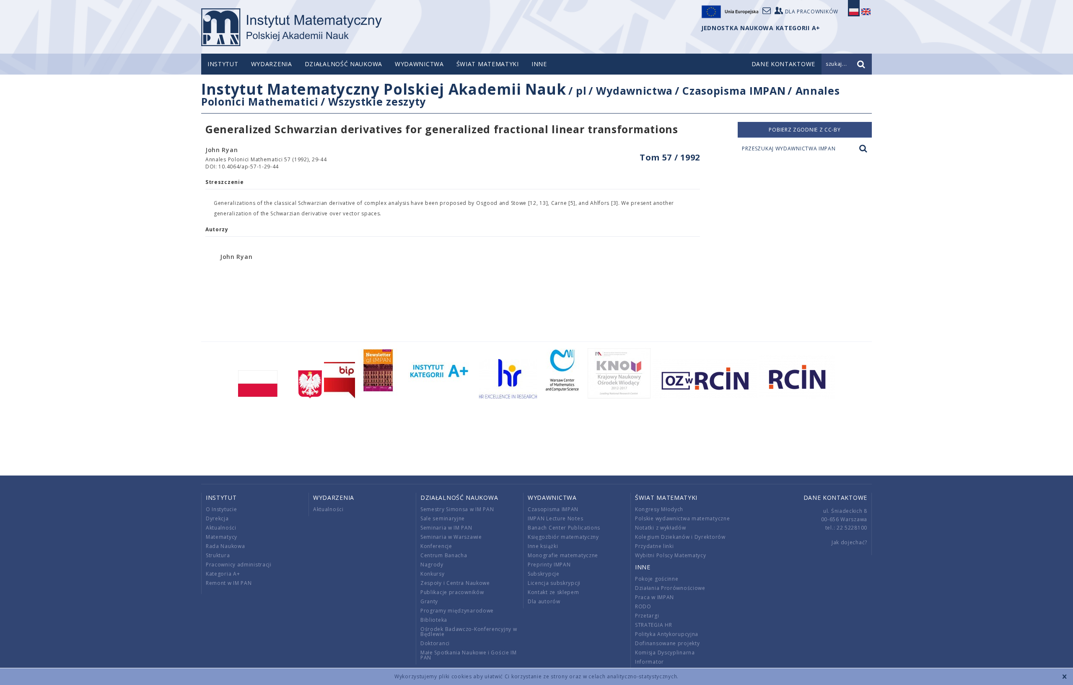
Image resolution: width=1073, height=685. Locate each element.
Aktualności (221, 527)
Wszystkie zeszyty (377, 101)
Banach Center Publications (564, 527)
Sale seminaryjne (442, 518)
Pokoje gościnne (657, 578)
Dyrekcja (217, 518)
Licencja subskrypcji (554, 583)
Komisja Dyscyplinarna (665, 652)
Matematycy (221, 536)
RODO (643, 606)
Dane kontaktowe (835, 497)
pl (581, 90)
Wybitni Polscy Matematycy (670, 555)
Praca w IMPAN (654, 597)
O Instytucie (221, 509)
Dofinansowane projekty (667, 643)
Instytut (222, 64)
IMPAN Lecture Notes (555, 518)
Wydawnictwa (419, 64)
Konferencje (436, 546)
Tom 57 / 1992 (670, 157)
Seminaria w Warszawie (451, 536)
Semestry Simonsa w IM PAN (457, 509)
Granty (429, 601)
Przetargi (647, 615)
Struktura (218, 555)
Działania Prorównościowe (670, 588)
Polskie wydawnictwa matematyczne (682, 518)
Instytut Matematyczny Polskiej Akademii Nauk (383, 89)
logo (291, 27)
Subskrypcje (544, 573)
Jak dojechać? (849, 542)
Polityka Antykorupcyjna (666, 634)
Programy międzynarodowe (457, 610)
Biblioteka (433, 619)
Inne (539, 64)
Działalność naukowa (343, 64)
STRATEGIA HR (653, 624)
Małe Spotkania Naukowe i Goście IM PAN (468, 655)
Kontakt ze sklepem (553, 592)
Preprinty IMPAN (549, 564)
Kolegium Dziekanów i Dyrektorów (680, 536)
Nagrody (431, 564)
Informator (649, 661)
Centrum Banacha (443, 555)
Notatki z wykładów (660, 527)
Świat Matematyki (487, 64)
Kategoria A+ (223, 573)
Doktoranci (435, 643)
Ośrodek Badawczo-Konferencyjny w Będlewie (468, 632)
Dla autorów (544, 601)
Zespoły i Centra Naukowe (455, 583)
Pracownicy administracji (239, 564)
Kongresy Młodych (659, 509)
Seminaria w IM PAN (446, 527)
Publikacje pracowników (452, 592)
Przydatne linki (654, 546)
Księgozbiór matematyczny (563, 536)
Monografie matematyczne (563, 555)
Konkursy (432, 573)
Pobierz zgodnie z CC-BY (804, 129)
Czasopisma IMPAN (733, 90)
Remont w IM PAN (229, 583)
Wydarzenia (271, 64)
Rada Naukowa (225, 546)
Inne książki (543, 546)
